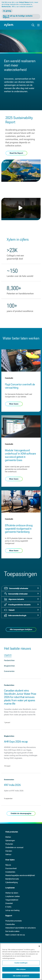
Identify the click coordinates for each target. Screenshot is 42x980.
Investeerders (10, 872)
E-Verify (8, 907)
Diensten (8, 851)
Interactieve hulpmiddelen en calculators (20, 928)
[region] (21, 961)
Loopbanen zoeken (12, 896)
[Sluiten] (39, 946)
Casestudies (10, 924)
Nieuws (8, 865)
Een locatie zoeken (12, 931)
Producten (9, 844)
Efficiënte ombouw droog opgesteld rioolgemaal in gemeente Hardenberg (19, 528)
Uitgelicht (8, 655)
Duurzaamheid (11, 868)
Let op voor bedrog (12, 910)
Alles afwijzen (21, 969)
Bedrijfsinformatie (12, 879)
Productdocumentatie (13, 921)
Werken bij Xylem (11, 893)
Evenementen (9, 671)
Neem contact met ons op (15, 935)
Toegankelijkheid (11, 900)
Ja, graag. (7, 11)
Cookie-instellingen (21, 963)
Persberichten (9, 660)
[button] (21, 207)
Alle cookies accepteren (21, 976)
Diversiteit (9, 903)
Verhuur (8, 854)
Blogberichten (9, 666)
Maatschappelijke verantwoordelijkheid (20, 875)
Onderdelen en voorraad (14, 847)
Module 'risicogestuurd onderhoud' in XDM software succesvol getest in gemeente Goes (20, 455)
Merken (8, 837)
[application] (21, 208)
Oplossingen (10, 840)
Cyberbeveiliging (11, 882)
